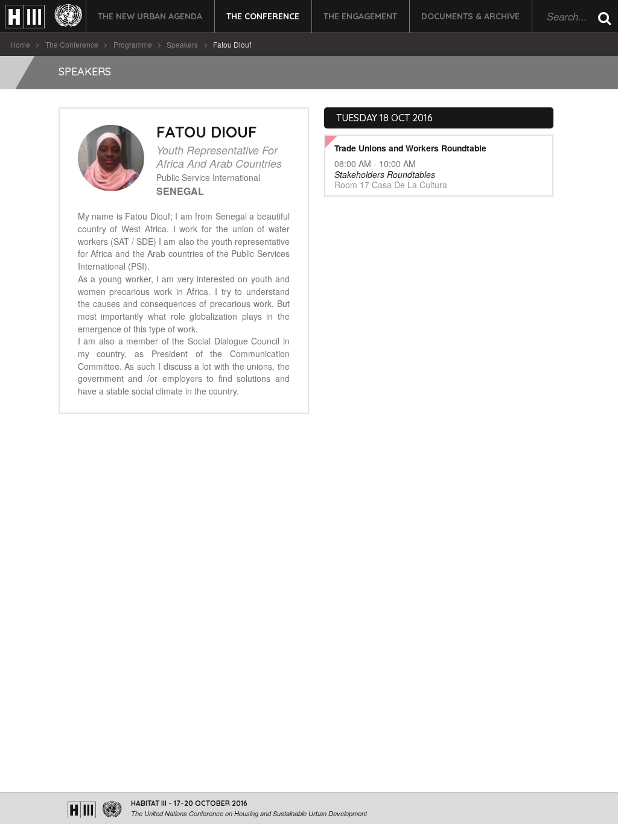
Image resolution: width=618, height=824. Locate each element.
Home (20, 44)
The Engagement (360, 16)
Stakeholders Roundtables (384, 174)
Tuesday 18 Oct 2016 (384, 118)
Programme (132, 44)
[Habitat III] (43, 16)
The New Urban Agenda (150, 16)
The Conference (262, 16)
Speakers (182, 44)
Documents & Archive (470, 16)
